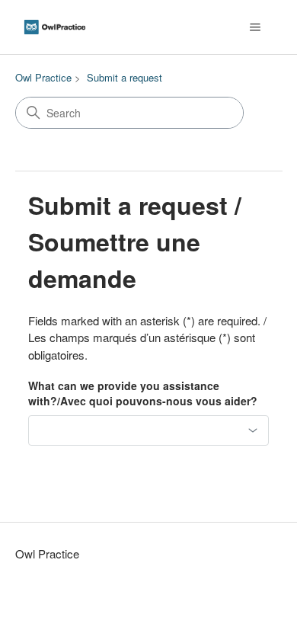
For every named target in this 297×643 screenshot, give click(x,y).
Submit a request (124, 77)
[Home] (54, 27)
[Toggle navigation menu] (255, 27)
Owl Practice (43, 77)
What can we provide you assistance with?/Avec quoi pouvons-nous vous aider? (142, 393)
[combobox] (148, 430)
